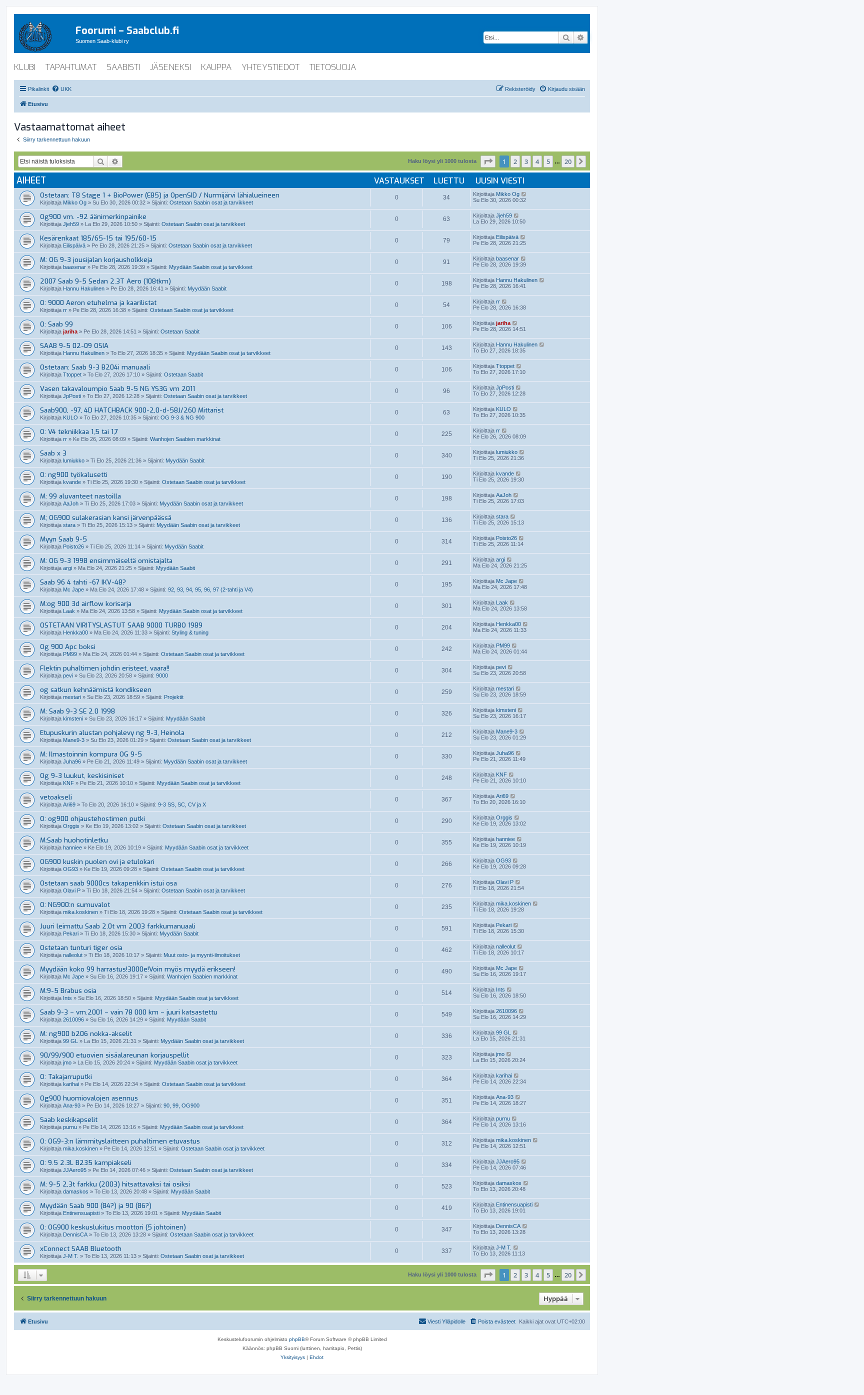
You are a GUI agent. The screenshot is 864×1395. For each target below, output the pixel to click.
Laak (69, 611)
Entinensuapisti (81, 1213)
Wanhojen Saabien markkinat (185, 439)
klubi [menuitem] (25, 67)
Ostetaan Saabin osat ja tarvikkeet (211, 203)
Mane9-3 (73, 740)
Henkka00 (75, 633)
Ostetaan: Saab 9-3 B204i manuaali (95, 367)
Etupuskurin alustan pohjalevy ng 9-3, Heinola (112, 732)
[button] (488, 162)
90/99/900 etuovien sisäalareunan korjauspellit (114, 1055)
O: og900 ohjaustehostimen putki (92, 818)
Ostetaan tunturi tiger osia (81, 948)
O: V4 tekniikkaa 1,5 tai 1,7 (79, 432)
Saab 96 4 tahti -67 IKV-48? (83, 582)
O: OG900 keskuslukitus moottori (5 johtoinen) (113, 1227)
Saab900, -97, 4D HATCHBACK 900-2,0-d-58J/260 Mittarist (132, 410)
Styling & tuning (190, 633)
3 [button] (526, 161)
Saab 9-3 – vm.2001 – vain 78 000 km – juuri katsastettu (129, 1012)
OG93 (70, 869)
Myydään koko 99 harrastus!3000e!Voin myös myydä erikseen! (138, 969)
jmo (67, 1063)
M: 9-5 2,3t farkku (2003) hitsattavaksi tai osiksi (115, 1184)
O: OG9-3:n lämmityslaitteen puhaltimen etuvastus (120, 1141)
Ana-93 (71, 1105)
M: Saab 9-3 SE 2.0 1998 (77, 711)
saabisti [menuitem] (123, 67)
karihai (71, 1084)
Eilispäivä (74, 245)
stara (69, 525)
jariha (70, 331)
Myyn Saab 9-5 (63, 539)
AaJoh (70, 503)
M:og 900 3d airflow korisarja (86, 604)
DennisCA (75, 1235)
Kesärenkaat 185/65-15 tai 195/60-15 (98, 238)
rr (65, 310)
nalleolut (72, 955)
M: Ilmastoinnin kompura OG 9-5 (91, 754)
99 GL (70, 1041)
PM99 (70, 654)
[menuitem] (62, 89)
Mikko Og (74, 203)
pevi (68, 675)
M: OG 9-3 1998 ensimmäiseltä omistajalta (106, 560)
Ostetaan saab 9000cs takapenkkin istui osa (108, 883)
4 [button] (537, 161)
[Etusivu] (45, 34)
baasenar (74, 267)
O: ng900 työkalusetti (74, 474)
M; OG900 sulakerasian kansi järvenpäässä (106, 518)
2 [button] (515, 161)
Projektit (174, 697)
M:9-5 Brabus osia (68, 990)
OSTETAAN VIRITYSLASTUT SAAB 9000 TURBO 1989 (121, 625)
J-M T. (70, 1256)
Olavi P (71, 891)
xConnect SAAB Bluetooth (81, 1248)
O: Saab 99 (56, 324)
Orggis (71, 826)
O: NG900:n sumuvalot (75, 904)
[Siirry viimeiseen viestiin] (524, 194)
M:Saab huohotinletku (74, 840)
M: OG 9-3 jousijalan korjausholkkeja (96, 260)
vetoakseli (56, 797)
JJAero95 (74, 1170)
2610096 (73, 1019)
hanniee (72, 847)
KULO (70, 417)
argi (67, 568)
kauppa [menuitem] (216, 67)
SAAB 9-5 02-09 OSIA (74, 346)
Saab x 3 (53, 453)
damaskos (75, 1191)
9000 (162, 675)
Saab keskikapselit (69, 1120)
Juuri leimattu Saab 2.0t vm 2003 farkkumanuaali (118, 926)
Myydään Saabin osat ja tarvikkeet (210, 267)
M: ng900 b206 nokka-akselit (86, 1034)
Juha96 (72, 761)
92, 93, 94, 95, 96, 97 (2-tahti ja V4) (210, 589)
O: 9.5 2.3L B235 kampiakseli (86, 1162)
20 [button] (568, 161)
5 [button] (548, 161)
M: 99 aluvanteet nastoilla (80, 496)
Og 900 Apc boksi (68, 646)
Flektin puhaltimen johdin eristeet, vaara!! (105, 668)
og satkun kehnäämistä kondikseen (96, 690)
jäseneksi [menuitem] (170, 67)
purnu (70, 1127)
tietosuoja (333, 67)
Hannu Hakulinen (83, 289)
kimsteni (73, 719)
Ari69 (69, 805)
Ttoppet (72, 375)
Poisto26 (73, 547)
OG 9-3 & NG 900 (182, 417)
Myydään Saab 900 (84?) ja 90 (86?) (96, 1206)
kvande (72, 482)
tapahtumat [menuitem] (71, 67)
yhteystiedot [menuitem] (271, 67)
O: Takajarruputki (66, 1076)
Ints (67, 998)
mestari (72, 697)
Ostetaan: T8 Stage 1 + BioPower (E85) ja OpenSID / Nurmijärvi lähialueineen (160, 195)
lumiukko (73, 461)
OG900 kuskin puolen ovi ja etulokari (97, 862)
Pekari (70, 933)
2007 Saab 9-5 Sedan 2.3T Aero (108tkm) (105, 281)
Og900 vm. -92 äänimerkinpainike (93, 216)
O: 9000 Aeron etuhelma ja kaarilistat (98, 302)
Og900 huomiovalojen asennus (89, 1098)
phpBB (297, 1339)
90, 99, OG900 (182, 1105)
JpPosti (72, 396)
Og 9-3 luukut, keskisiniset (82, 776)
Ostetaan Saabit (180, 331)
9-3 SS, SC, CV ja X (182, 805)
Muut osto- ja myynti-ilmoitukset (202, 955)
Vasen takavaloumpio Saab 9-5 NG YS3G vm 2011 (117, 388)
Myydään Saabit (207, 289)
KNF (68, 783)
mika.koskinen (80, 912)
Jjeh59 (71, 224)
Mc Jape (73, 589)
